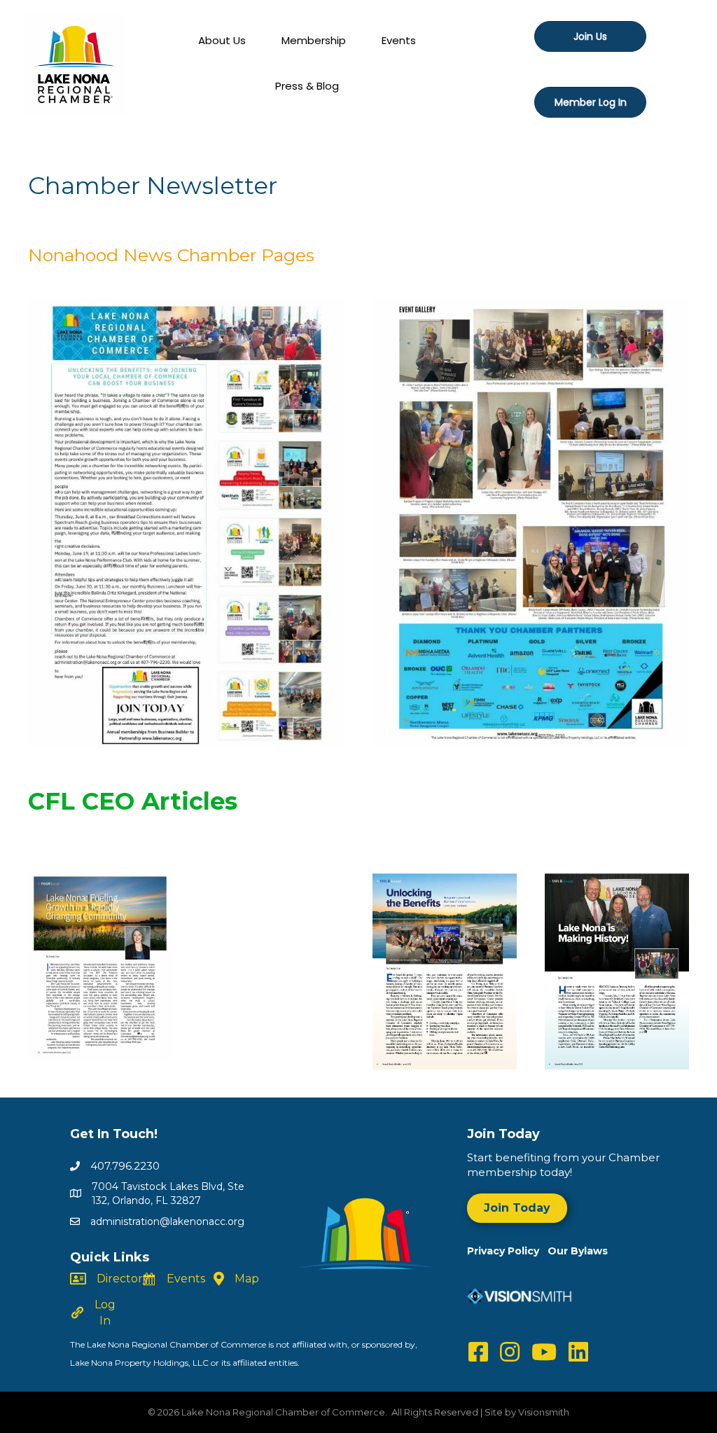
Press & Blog (307, 85)
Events (399, 40)
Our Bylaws (578, 1251)
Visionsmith (543, 1412)
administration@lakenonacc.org (167, 1221)
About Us (222, 40)
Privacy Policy (507, 1251)
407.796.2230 (125, 1165)
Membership (313, 40)
